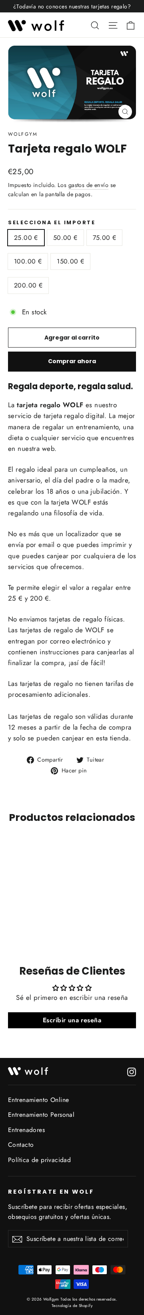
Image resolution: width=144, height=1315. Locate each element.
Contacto (21, 1144)
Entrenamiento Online (38, 1099)
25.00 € (26, 237)
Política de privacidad (39, 1159)
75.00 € (104, 237)
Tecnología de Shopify (72, 1306)
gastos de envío (88, 185)
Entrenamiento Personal (41, 1114)
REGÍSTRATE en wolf (51, 1192)
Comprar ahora (72, 361)
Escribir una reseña (72, 1020)
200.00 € (28, 285)
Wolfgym (23, 134)
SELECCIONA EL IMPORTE (52, 222)
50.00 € (65, 237)
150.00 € (70, 261)
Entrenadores (26, 1129)
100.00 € (28, 261)
